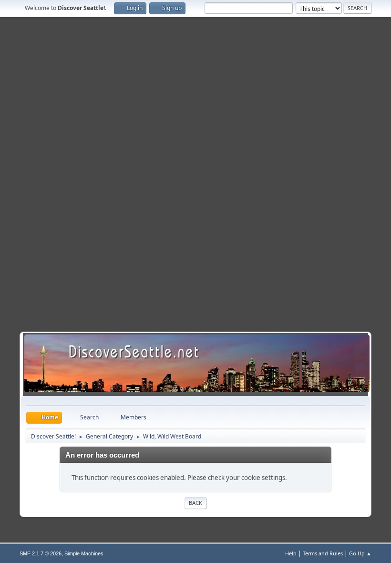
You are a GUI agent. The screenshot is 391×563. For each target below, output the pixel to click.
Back (195, 502)
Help (291, 553)
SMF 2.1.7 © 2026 (41, 553)
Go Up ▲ (360, 553)
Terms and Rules (323, 553)
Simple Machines (83, 553)
